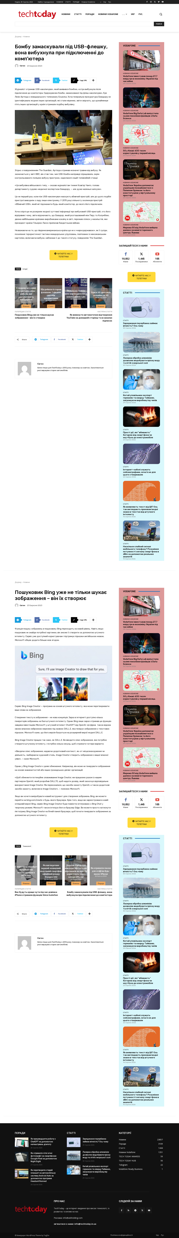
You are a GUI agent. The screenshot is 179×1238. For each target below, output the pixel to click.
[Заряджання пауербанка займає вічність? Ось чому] (141, 307)
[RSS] (128, 1210)
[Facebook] (147, 2)
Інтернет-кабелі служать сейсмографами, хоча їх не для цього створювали (139, 472)
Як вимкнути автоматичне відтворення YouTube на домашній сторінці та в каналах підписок (89, 318)
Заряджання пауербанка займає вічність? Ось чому (140, 324)
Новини (26, 36)
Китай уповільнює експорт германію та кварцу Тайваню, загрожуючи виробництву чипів (140, 398)
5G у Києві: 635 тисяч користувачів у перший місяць (139, 151)
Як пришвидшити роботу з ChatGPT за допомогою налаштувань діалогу (43, 1141)
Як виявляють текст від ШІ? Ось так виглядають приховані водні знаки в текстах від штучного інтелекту (140, 511)
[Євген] (17, 66)
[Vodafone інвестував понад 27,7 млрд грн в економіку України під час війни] (141, 60)
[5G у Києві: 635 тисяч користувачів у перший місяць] (141, 135)
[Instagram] (151, 2)
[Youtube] (162, 2)
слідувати (141, 252)
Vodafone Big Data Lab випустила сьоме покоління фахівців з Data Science (140, 116)
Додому (18, 36)
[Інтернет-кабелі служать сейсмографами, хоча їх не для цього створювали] (141, 454)
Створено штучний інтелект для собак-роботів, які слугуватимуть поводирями (26, 293)
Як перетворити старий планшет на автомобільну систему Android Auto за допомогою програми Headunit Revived (43, 1175)
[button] (160, 14)
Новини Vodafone (130, 73)
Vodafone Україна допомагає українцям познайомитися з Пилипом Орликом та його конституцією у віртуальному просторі (139, 190)
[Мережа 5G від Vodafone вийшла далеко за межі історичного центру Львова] (141, 212)
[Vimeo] (158, 2)
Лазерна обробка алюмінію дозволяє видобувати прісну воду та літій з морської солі (141, 360)
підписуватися (158, 252)
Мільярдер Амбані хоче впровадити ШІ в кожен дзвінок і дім (76, 293)
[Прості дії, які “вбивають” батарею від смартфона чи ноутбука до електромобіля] (141, 416)
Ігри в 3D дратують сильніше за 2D (101, 293)
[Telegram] (135, 1210)
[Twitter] (154, 2)
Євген (22, 66)
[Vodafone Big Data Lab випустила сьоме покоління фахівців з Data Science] (141, 97)
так (125, 252)
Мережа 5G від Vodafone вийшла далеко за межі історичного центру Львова (140, 230)
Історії (25, 269)
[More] (93, 80)
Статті (51, 306)
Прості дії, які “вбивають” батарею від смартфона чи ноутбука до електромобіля (138, 435)
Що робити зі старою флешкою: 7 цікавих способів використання (51, 293)
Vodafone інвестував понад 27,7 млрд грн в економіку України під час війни (140, 79)
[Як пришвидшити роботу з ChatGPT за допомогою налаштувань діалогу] (21, 1142)
